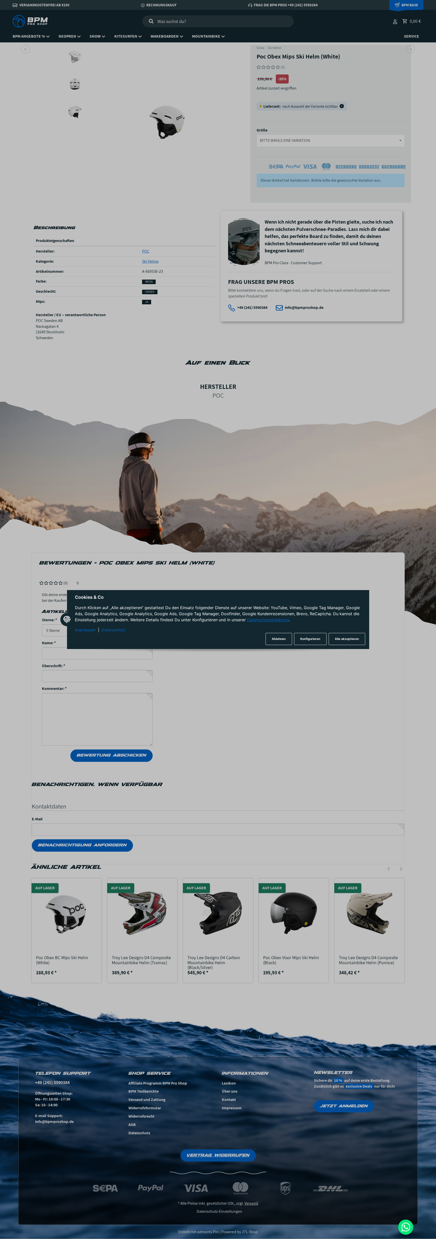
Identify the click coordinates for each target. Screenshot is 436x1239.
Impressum (85, 630)
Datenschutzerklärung (268, 620)
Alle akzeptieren (347, 639)
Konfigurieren (310, 639)
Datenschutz (113, 630)
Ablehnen (279, 639)
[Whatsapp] (405, 1227)
